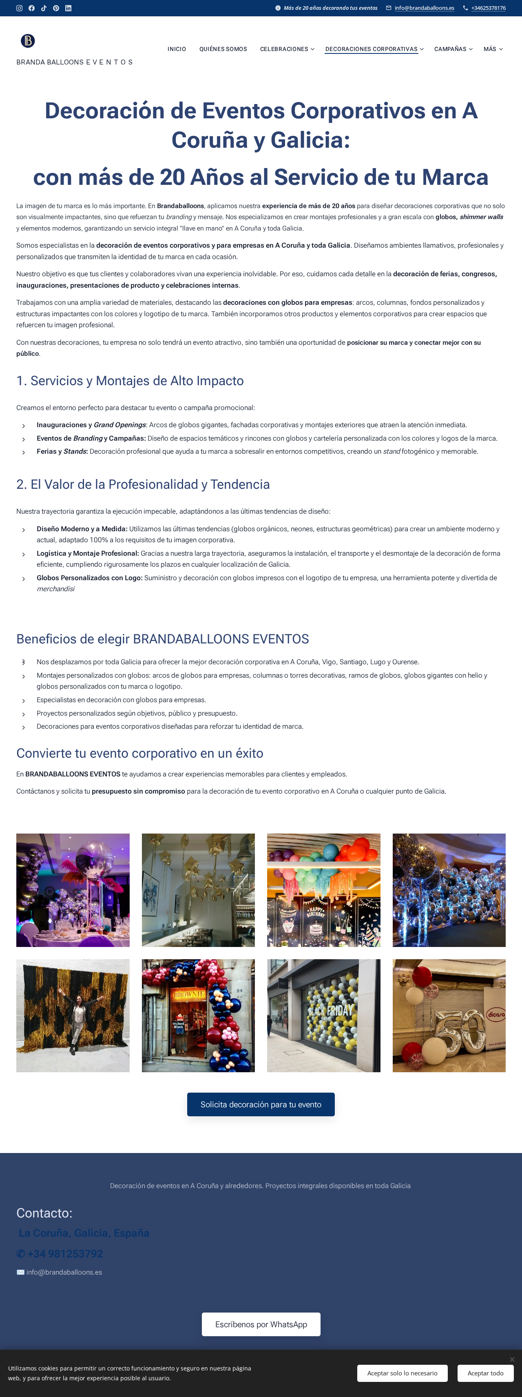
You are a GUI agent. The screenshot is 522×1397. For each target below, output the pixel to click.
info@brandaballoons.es (424, 7)
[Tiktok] (44, 8)
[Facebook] (32, 8)
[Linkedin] (68, 8)
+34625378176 (488, 7)
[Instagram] (19, 8)
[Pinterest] (56, 8)
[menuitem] (179, 49)
